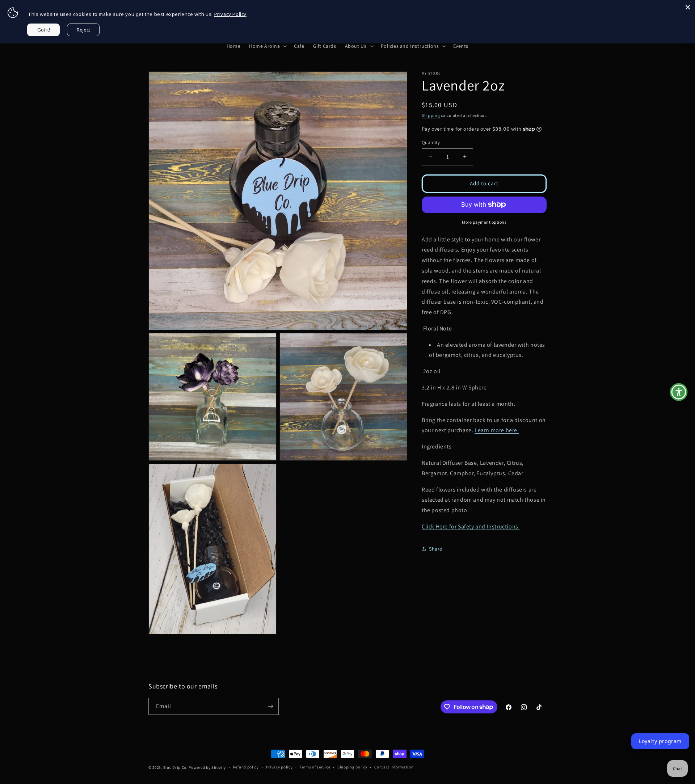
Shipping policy (352, 767)
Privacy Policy (230, 14)
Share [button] (435, 548)
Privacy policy (279, 767)
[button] (267, 46)
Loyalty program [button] (660, 741)
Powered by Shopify (207, 767)
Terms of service (315, 767)
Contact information (393, 767)
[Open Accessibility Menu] (679, 392)
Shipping (431, 115)
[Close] (687, 7)
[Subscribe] (270, 706)
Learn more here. (497, 430)
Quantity (431, 142)
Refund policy (246, 767)
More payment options (484, 221)
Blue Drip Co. (175, 767)
